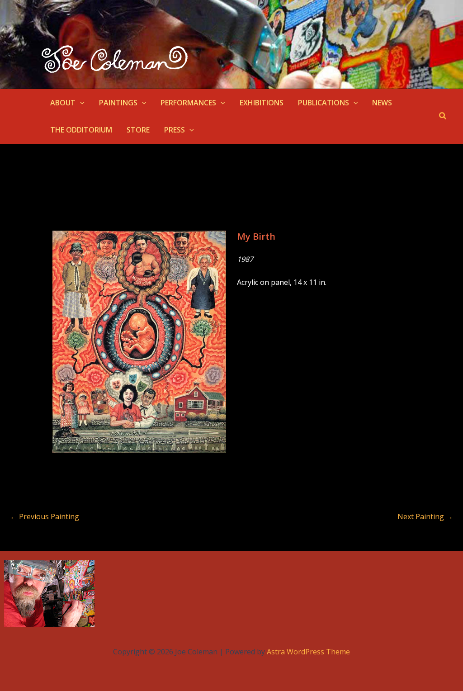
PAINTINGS (118, 103)
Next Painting (425, 516)
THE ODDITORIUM (81, 130)
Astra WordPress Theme (308, 652)
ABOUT (63, 103)
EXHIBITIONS (261, 103)
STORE (138, 130)
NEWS (382, 103)
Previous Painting (44, 516)
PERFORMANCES (188, 103)
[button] (80, 102)
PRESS (174, 130)
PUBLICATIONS (323, 103)
